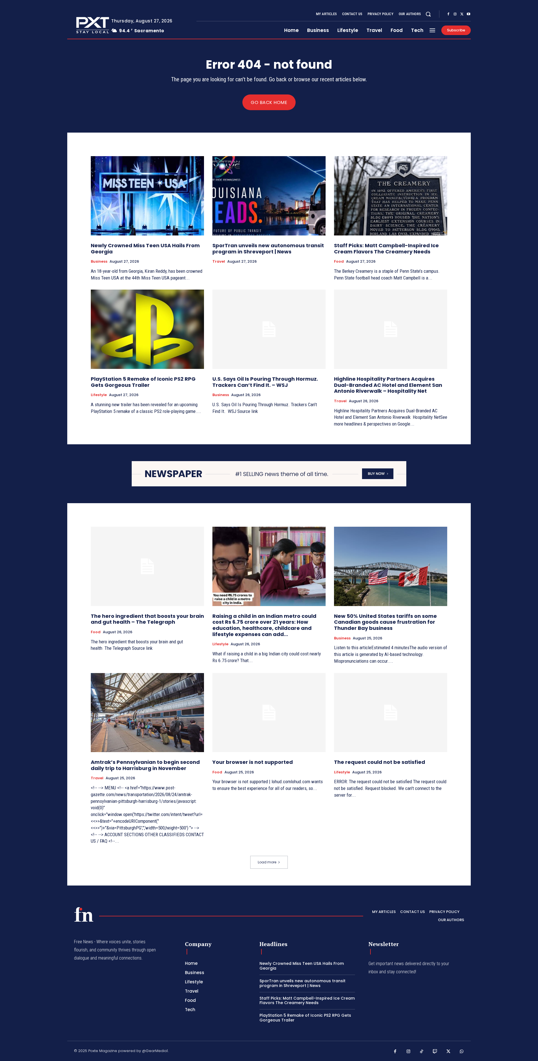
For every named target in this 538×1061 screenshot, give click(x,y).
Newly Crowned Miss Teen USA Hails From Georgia (145, 248)
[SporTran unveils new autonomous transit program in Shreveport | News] (269, 195)
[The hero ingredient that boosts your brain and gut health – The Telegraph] (147, 566)
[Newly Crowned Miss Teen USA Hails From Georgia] (147, 195)
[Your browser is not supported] (269, 712)
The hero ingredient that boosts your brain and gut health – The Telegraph (147, 619)
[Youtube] (468, 14)
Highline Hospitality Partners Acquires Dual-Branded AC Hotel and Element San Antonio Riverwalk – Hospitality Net (388, 384)
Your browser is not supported (252, 762)
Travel (218, 261)
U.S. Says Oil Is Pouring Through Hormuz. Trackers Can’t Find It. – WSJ (265, 382)
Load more (267, 862)
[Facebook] (448, 14)
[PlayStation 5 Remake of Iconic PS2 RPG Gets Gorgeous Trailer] (147, 329)
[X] (461, 14)
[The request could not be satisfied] (390, 712)
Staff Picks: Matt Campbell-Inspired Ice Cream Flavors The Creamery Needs (386, 248)
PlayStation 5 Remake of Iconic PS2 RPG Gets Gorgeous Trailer (143, 382)
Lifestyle (99, 395)
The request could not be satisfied (379, 762)
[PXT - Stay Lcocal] (85, 25)
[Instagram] (455, 14)
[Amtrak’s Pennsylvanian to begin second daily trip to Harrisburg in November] (147, 712)
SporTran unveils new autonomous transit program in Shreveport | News (268, 248)
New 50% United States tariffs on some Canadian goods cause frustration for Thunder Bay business (385, 622)
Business (99, 261)
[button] (428, 14)
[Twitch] (435, 1051)
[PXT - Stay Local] (84, 914)
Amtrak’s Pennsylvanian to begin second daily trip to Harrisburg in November (145, 765)
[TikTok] (421, 1051)
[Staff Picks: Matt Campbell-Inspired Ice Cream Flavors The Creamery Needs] (390, 195)
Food (339, 261)
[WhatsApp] (461, 1051)
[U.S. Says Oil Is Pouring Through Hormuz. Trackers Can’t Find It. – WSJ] (269, 329)
